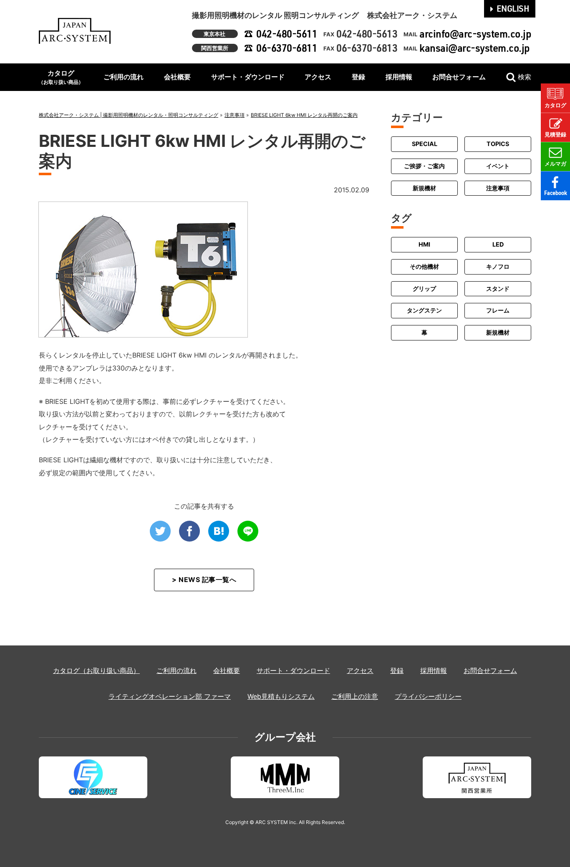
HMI (424, 244)
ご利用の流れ (123, 77)
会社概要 (177, 77)
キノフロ (497, 266)
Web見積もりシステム (281, 696)
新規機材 (424, 187)
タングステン (424, 310)
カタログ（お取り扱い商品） (96, 670)
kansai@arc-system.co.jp (474, 47)
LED (498, 244)
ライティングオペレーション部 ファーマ (169, 696)
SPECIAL (424, 143)
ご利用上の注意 (354, 696)
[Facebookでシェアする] (189, 531)
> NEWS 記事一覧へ (204, 579)
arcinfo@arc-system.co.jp (475, 33)
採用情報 (399, 77)
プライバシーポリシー (428, 696)
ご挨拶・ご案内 (424, 165)
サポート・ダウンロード (248, 77)
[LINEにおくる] (247, 531)
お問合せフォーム (459, 77)
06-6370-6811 (286, 47)
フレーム (497, 310)
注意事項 (497, 187)
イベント (497, 165)
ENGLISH (513, 8)
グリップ (424, 288)
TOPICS (498, 143)
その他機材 (424, 266)
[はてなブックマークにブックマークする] (218, 531)
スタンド (497, 288)
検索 (524, 77)
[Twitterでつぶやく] (160, 531)
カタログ (60, 77)
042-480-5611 (286, 33)
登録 (358, 77)
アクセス (318, 77)
